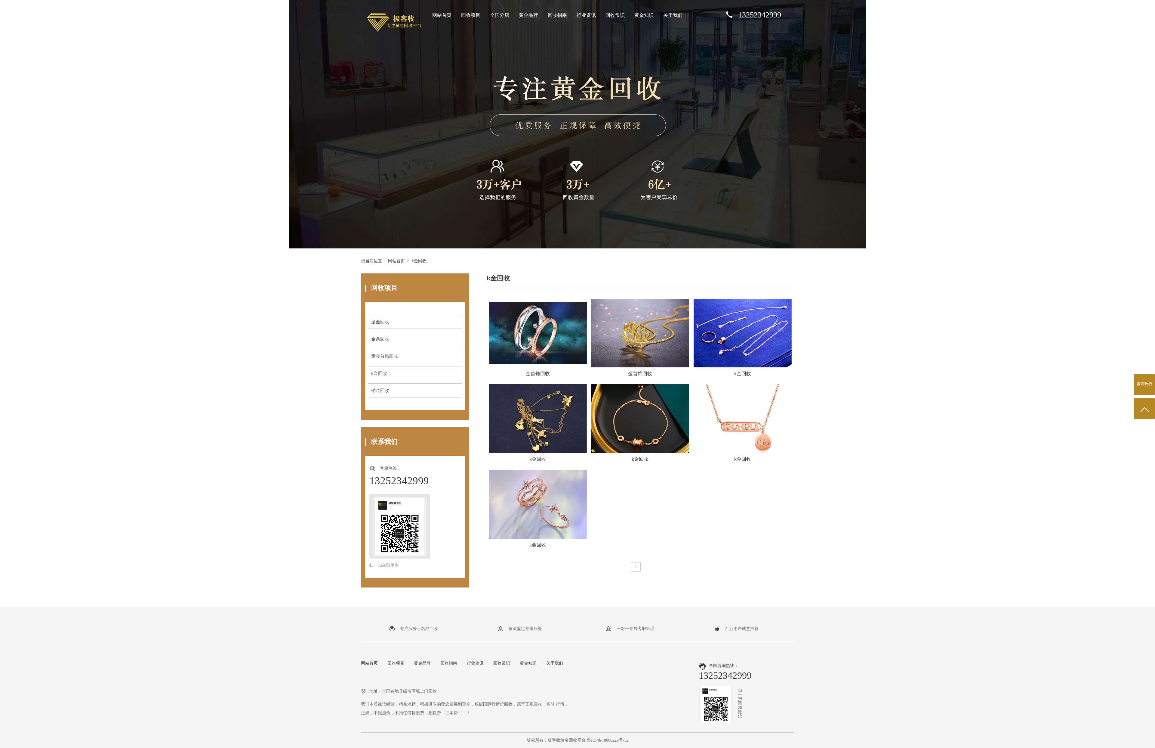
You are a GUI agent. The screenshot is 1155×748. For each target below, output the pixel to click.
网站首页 (441, 15)
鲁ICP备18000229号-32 (608, 740)
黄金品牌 (528, 15)
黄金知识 (644, 15)
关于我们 (672, 15)
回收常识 (615, 15)
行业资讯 (586, 15)
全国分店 (499, 15)
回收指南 (557, 15)
